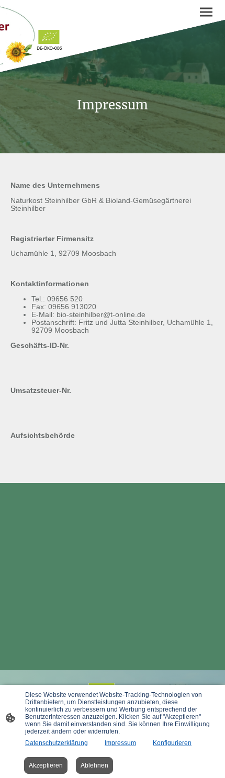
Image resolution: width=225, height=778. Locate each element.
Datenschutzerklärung (56, 743)
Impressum (120, 743)
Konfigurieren (172, 743)
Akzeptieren (46, 765)
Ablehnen (94, 765)
